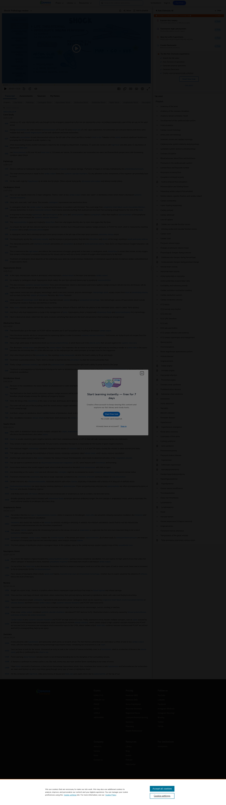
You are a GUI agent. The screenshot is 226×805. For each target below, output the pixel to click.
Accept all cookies (162, 788)
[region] (113, 792)
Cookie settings (70, 795)
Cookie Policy (110, 795)
